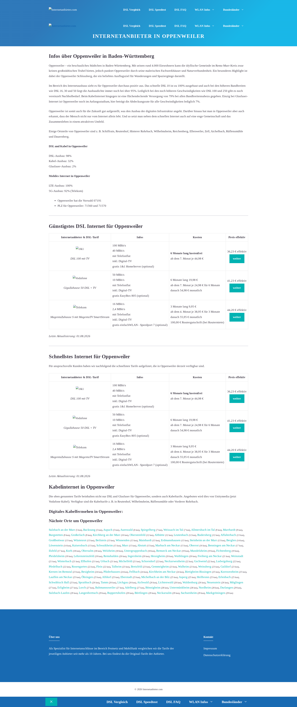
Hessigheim (158, 556)
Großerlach (78, 535)
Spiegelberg (148, 529)
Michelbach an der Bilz (155, 577)
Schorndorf (148, 561)
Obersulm (87, 550)
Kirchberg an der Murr (106, 535)
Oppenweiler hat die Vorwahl (75, 200)
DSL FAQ (180, 9)
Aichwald (143, 582)
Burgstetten (56, 535)
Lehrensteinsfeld (84, 556)
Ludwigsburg (224, 561)
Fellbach (134, 571)
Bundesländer (231, 9)
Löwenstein (56, 545)
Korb (69, 550)
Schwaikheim (104, 545)
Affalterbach (228, 535)
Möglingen (236, 582)
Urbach (105, 561)
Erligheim (63, 587)
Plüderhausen (111, 571)
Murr (125, 545)
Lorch (82, 587)
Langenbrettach (88, 593)
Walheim (183, 566)
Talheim (117, 566)
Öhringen (87, 577)
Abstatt (141, 545)
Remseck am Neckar (168, 550)
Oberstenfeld (137, 535)
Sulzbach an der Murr (62, 529)
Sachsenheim (189, 593)
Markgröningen (215, 593)
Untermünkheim (179, 587)
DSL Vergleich (131, 9)
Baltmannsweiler (105, 587)
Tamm (104, 582)
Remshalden (110, 556)
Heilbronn (203, 577)
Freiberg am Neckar (210, 556)
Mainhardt (145, 540)
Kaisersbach (79, 545)
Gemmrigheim (160, 566)
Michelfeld (125, 561)
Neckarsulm (164, 593)
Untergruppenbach (135, 550)
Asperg (183, 577)
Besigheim (87, 571)
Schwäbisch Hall (59, 582)
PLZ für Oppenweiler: (71, 205)
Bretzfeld (136, 566)
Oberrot (194, 545)
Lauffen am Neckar (60, 577)
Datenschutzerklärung (217, 655)
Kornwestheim (229, 571)
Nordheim (205, 587)
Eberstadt (126, 577)
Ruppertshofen (116, 593)
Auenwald (126, 529)
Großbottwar (56, 540)
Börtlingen (141, 593)
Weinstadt (237, 556)
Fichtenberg (223, 550)
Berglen (231, 540)
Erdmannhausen (170, 540)
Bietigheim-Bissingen (198, 571)
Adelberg (130, 587)
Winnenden (123, 540)
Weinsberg (204, 566)
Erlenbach (224, 577)
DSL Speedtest (157, 9)
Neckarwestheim (174, 561)
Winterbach (64, 561)
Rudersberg (204, 535)
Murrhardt (229, 529)
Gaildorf (226, 566)
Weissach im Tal (173, 529)
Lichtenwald (165, 582)
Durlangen (226, 587)
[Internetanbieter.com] (62, 26)
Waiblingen (181, 556)
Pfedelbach (55, 566)
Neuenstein (214, 582)
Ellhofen (86, 561)
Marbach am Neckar (167, 545)
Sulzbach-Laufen (59, 593)
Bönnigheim (152, 587)
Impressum (210, 648)
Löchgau (122, 582)
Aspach (107, 529)
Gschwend (200, 561)
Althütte (159, 535)
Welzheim (109, 550)
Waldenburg (190, 582)
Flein (99, 566)
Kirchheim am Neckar (162, 571)
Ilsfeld (53, 550)
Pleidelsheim (56, 556)
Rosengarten (79, 566)
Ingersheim (134, 556)
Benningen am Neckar (221, 545)
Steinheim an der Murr (203, 540)
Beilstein (101, 540)
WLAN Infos (202, 9)
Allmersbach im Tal (203, 529)
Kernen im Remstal (60, 571)
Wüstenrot (80, 540)
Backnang (89, 529)
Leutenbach (181, 535)
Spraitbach (84, 582)
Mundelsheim (198, 550)
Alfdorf (106, 577)
